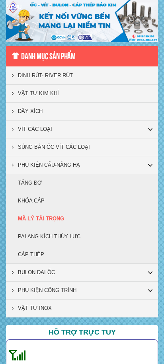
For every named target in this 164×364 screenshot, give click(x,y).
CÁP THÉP (31, 254)
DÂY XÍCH (30, 111)
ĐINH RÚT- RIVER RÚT (45, 75)
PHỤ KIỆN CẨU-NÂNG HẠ (49, 165)
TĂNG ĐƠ (30, 183)
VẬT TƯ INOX (35, 308)
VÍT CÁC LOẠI (35, 129)
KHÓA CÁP (31, 201)
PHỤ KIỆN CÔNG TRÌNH (47, 290)
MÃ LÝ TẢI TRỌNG (41, 219)
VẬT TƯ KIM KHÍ (38, 93)
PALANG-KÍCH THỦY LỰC (49, 236)
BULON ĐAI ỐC (36, 272)
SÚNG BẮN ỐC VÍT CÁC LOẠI (54, 147)
